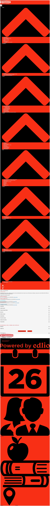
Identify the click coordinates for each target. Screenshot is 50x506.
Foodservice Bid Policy (6, 39)
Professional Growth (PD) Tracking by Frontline (9, 180)
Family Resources (5, 146)
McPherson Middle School (6, 108)
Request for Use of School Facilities (7, 281)
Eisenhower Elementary (6, 109)
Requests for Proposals (6, 40)
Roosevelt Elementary (6, 110)
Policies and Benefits (6, 218)
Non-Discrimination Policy (5, 341)
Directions (16, 505)
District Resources (5, 249)
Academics (4, 142)
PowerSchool (5, 143)
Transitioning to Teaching (8, 217)
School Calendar (5, 41)
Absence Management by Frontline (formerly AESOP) (10, 179)
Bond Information (5, 282)
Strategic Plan (5, 42)
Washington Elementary (6, 111)
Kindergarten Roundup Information (7, 75)
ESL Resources (5, 145)
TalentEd (4, 184)
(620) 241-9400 (14, 338)
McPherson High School (6, 106)
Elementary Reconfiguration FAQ (7, 250)
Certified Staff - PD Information (7, 181)
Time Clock (4, 185)
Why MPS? (4, 73)
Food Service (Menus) (6, 147)
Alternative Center (7, 107)
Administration (5, 37)
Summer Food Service (6, 148)
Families (1, 290)
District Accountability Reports (7, 38)
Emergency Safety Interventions (7, 144)
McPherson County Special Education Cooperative (9, 112)
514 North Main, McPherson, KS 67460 (5, 338)
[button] (25, 306)
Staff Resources (5, 183)
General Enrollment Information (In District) (8, 74)
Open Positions (5, 216)
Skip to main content (2, 0)
